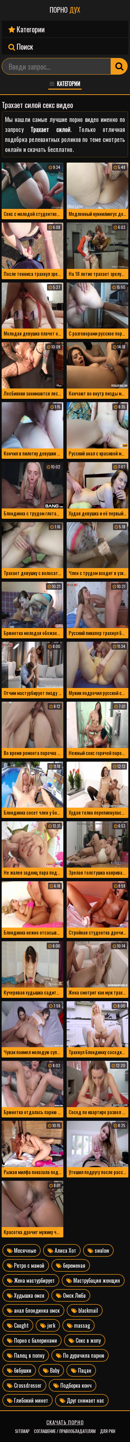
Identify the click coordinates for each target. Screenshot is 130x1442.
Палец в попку (28, 1355)
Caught (21, 1325)
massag (81, 1325)
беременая (73, 1265)
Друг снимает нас (84, 1400)
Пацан (84, 1370)
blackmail (87, 1310)
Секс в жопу (87, 1340)
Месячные (24, 1250)
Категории (30, 29)
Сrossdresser (27, 1385)
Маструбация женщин (96, 1280)
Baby (54, 1370)
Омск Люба (74, 1295)
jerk (50, 1325)
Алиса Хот (64, 1250)
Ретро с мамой (28, 1265)
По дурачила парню (83, 1355)
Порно (65, 10)
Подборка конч (75, 1385)
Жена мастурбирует (34, 1280)
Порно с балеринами (35, 1340)
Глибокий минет (30, 1400)
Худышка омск (28, 1295)
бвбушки (22, 1370)
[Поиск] (119, 66)
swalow (101, 1250)
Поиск (24, 46)
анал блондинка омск (36, 1310)
